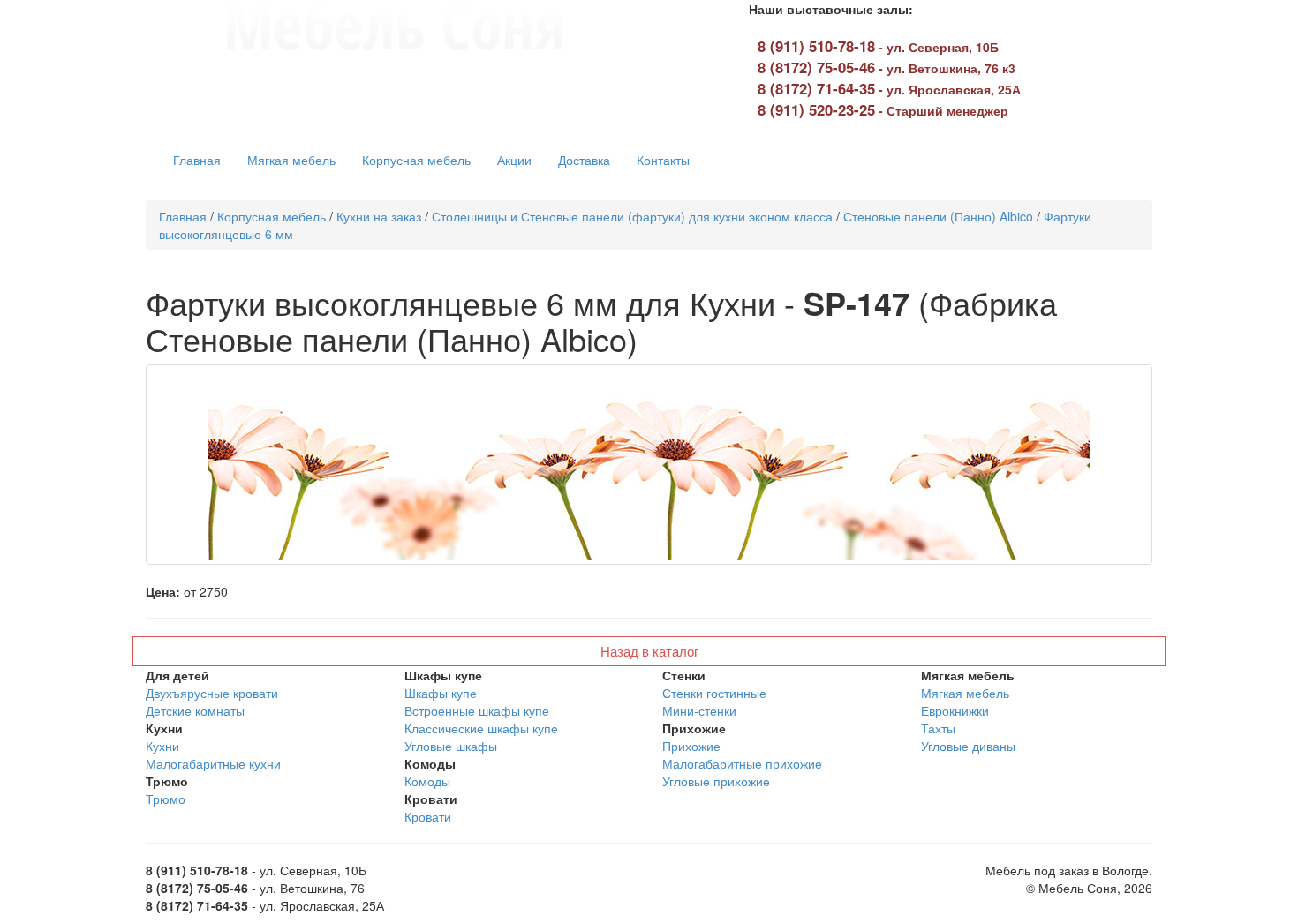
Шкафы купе (440, 693)
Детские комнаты (195, 710)
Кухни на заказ (378, 216)
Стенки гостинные (714, 693)
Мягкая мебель (291, 160)
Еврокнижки (955, 710)
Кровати (427, 816)
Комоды (427, 781)
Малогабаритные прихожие (742, 763)
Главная (197, 160)
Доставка (584, 160)
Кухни (162, 745)
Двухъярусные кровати (212, 693)
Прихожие (691, 745)
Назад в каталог (649, 651)
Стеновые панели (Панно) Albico (938, 216)
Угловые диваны (968, 745)
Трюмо (165, 798)
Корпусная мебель (416, 160)
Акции (514, 160)
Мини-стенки (699, 710)
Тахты (938, 728)
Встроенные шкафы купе (476, 710)
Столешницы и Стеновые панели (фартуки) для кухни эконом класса (632, 216)
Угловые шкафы (450, 745)
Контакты (663, 160)
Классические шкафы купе (481, 728)
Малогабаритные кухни (213, 763)
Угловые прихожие (716, 781)
